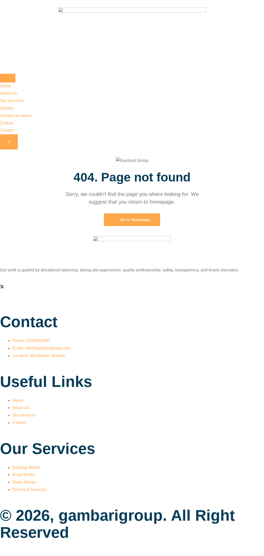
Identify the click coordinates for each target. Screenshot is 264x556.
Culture (6, 123)
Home (5, 86)
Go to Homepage (134, 220)
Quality (6, 108)
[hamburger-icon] (7, 78)
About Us (8, 93)
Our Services (12, 100)
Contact (7, 130)
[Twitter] (2, 287)
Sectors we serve (15, 115)
